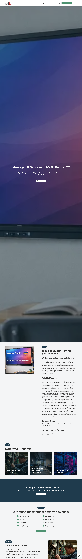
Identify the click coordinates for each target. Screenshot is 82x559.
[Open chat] (79, 556)
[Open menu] (75, 3)
